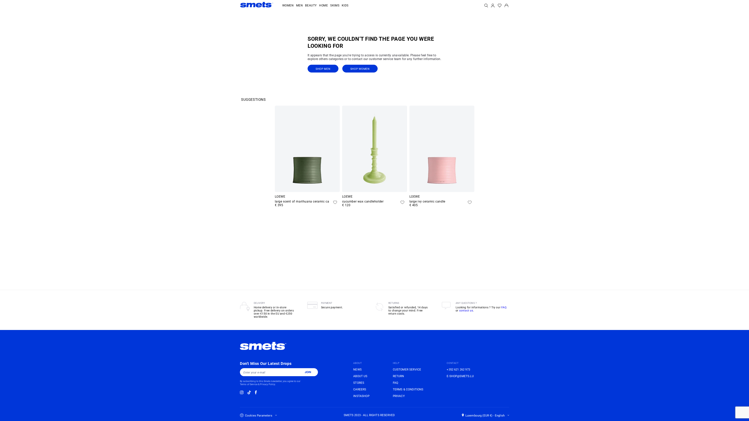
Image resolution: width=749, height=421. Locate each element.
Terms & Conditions (408, 389)
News (357, 369)
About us (360, 376)
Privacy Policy (267, 384)
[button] (288, 6)
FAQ (504, 307)
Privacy (399, 396)
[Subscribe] (308, 372)
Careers (359, 389)
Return (398, 376)
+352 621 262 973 (458, 369)
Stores (358, 383)
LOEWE (280, 196)
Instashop (361, 396)
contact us (466, 310)
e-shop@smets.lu (460, 376)
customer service (407, 369)
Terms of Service (248, 384)
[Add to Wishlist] (335, 202)
